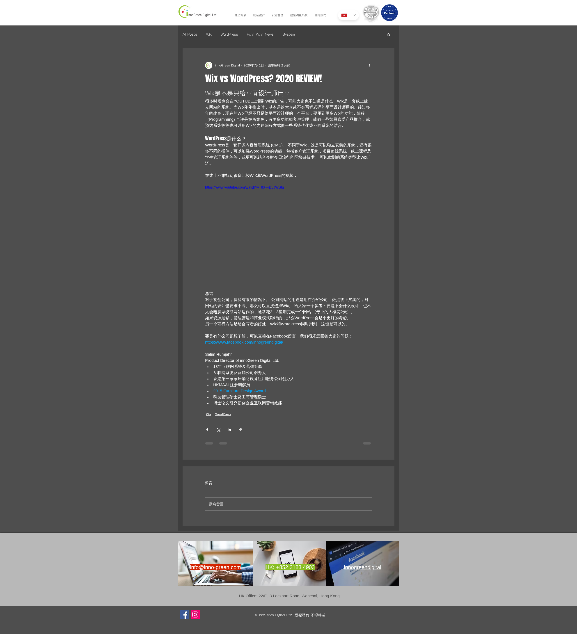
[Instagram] (195, 618)
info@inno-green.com (215, 571)
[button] (389, 34)
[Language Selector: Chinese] (348, 15)
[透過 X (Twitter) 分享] (218, 429)
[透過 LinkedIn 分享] (229, 429)
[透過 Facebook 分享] (207, 429)
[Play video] (288, 231)
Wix (209, 34)
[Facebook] (184, 618)
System (289, 34)
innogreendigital (362, 571)
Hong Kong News (260, 34)
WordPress (229, 34)
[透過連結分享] (240, 429)
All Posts (190, 34)
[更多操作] (369, 65)
